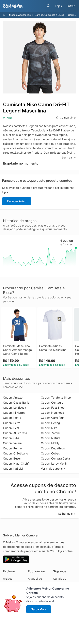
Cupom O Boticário (15, 453)
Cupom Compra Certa (55, 458)
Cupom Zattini (50, 433)
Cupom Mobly (50, 443)
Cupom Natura (50, 438)
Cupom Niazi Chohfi (16, 463)
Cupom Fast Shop (53, 407)
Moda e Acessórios (20, 14)
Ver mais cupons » (53, 468)
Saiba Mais (38, 609)
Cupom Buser (12, 458)
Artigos (7, 578)
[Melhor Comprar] (24, 6)
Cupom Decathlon (53, 448)
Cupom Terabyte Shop (56, 397)
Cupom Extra (11, 423)
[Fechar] (72, 600)
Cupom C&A (11, 438)
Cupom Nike (49, 428)
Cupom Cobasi (50, 453)
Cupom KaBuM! (13, 468)
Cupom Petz (11, 428)
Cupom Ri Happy (14, 412)
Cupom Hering (50, 423)
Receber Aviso (17, 201)
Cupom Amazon (13, 397)
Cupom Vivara (12, 443)
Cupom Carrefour (52, 417)
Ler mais (67, 157)
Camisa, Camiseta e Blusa (49, 14)
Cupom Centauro (52, 402)
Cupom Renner (13, 448)
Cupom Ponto (12, 417)
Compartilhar (68, 117)
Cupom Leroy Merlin (54, 463)
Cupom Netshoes (52, 412)
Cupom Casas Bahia (16, 402)
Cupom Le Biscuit (14, 407)
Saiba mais (65, 513)
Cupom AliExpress (15, 433)
